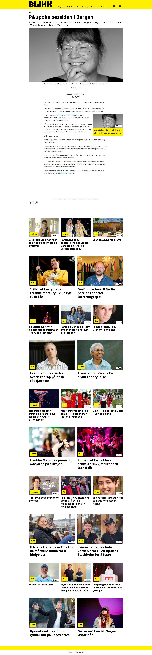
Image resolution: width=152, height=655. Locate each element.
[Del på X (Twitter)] (76, 97)
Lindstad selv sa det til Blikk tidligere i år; (67, 115)
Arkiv (103, 7)
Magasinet (61, 7)
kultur (65, 199)
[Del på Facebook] (73, 97)
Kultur (77, 7)
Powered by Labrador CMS (76, 652)
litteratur (57, 199)
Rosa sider (95, 7)
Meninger (85, 7)
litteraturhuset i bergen (89, 199)
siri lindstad (74, 199)
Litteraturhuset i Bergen (66, 173)
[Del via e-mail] (78, 97)
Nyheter (70, 7)
